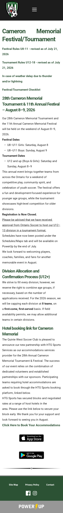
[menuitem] (13, 484)
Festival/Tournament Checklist (21, 89)
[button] (34, 9)
